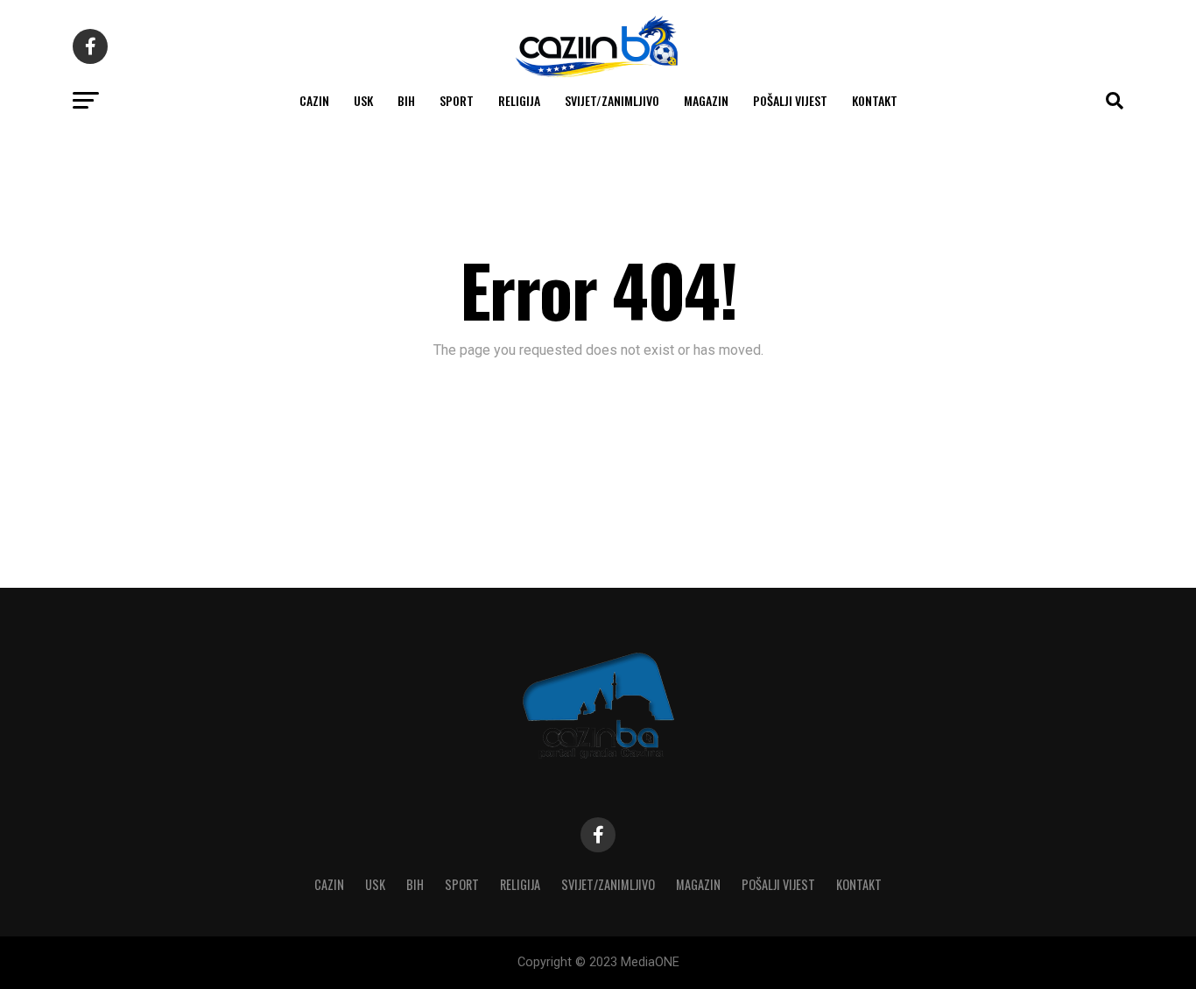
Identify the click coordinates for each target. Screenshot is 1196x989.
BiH (406, 100)
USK (363, 100)
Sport (457, 100)
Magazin (706, 100)
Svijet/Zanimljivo (612, 100)
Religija (519, 100)
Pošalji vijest (790, 100)
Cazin (314, 100)
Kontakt (874, 100)
